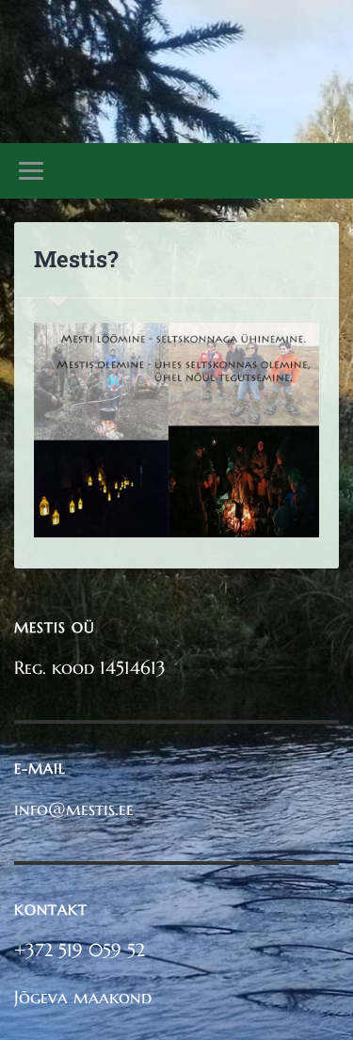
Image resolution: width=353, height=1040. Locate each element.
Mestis (176, 56)
